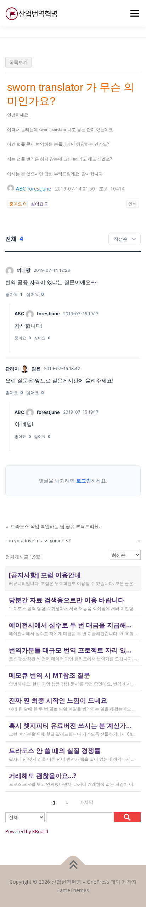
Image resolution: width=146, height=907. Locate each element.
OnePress (98, 881)
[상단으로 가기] (73, 865)
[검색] (127, 817)
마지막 (86, 802)
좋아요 (17, 204)
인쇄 (132, 204)
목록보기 (18, 62)
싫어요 (39, 204)
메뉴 (132, 13)
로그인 (83, 481)
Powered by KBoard (26, 831)
